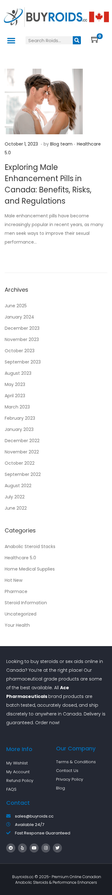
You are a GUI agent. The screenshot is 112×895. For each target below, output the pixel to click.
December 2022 (22, 441)
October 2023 (20, 351)
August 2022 (18, 485)
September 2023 (23, 362)
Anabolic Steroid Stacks (30, 546)
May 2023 (15, 384)
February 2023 (20, 418)
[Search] (77, 40)
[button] (11, 40)
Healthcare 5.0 (20, 558)
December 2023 (22, 328)
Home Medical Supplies (30, 569)
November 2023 (22, 339)
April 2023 (15, 396)
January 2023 (19, 429)
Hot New (13, 580)
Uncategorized (20, 614)
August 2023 (18, 373)
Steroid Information (26, 603)
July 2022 (15, 497)
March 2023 (17, 407)
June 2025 (16, 306)
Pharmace (16, 591)
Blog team (61, 144)
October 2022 (20, 463)
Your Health (17, 625)
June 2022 (16, 508)
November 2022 (22, 452)
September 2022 (23, 474)
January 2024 (19, 317)
